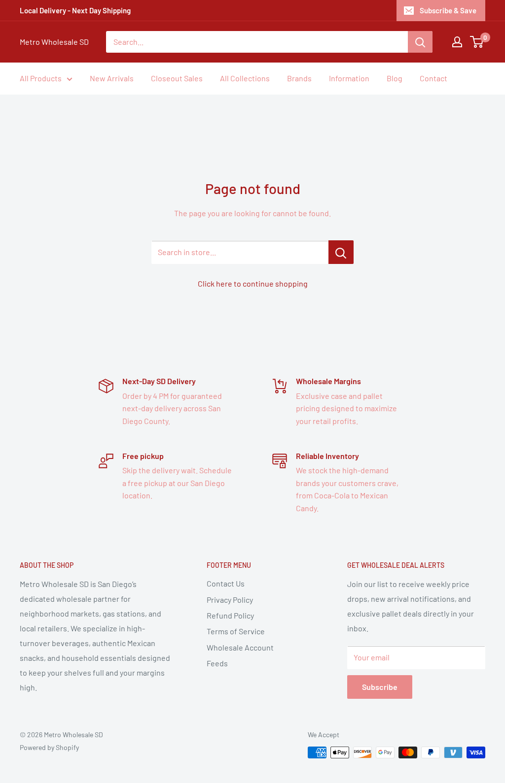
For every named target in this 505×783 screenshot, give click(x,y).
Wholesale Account (240, 647)
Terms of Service (236, 631)
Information (349, 78)
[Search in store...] (341, 252)
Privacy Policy (230, 599)
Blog (394, 78)
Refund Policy (230, 615)
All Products (41, 78)
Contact (433, 78)
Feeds (217, 663)
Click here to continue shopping (253, 283)
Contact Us (226, 583)
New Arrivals (112, 78)
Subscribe (379, 686)
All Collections (245, 78)
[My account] (457, 41)
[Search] (420, 42)
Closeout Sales (177, 78)
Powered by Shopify (49, 747)
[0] (477, 42)
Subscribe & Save (448, 10)
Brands (299, 78)
